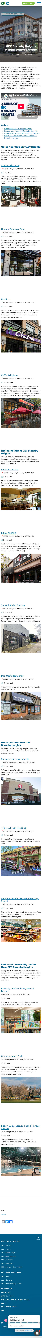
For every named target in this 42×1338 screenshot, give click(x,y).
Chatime (5, 299)
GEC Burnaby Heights (9, 1253)
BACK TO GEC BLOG (14, 14)
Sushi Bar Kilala (9, 469)
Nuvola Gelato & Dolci (13, 229)
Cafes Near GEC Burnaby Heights (18, 129)
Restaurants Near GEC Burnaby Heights (20, 131)
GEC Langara (5, 1276)
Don (3, 676)
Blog (3, 1303)
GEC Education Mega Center (11, 1284)
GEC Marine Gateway (8, 1256)
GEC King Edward (7, 1263)
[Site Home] (5, 3)
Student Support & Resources (15, 1299)
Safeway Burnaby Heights (15, 759)
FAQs (3, 1310)
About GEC (6, 1292)
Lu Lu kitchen (8, 533)
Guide (3, 1214)
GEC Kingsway (6, 1245)
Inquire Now (28, 3)
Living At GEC (7, 1296)
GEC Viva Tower (7, 1260)
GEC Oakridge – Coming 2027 (11, 1267)
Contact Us (6, 1289)
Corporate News (9, 1307)
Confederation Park (12, 1056)
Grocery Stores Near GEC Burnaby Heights (21, 133)
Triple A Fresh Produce (13, 828)
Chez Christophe (10, 165)
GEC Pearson (6, 1249)
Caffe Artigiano (9, 375)
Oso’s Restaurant (15, 676)
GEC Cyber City (6, 1280)
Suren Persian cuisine (13, 605)
